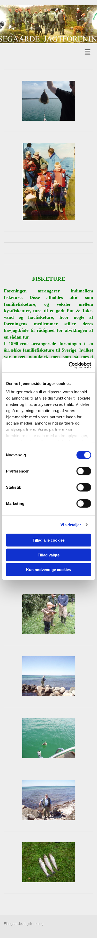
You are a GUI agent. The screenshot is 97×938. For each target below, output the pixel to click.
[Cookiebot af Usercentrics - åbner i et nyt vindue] (69, 365)
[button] (49, 51)
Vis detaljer (71, 524)
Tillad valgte (48, 555)
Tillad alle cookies (49, 540)
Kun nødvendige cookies (48, 569)
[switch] (83, 471)
